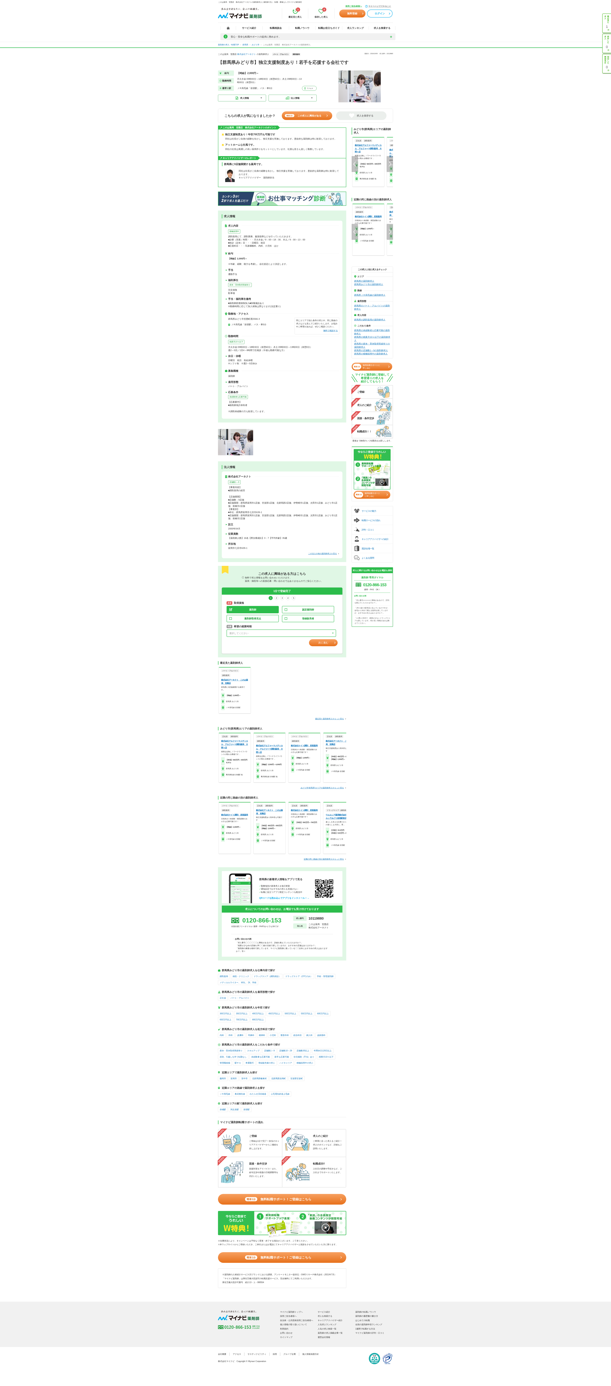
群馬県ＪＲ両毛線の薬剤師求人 (369, 295)
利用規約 (284, 1329)
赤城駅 (223, 1109)
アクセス (309, 88)
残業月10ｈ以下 (236, 342)
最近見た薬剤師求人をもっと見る (329, 719)
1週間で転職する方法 (365, 1329)
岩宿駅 (246, 1109)
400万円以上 (258, 1013)
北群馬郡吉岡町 (278, 1078)
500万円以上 (290, 1013)
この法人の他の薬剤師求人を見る (322, 553)
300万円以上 (225, 1013)
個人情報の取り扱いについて (293, 1324)
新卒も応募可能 (281, 1057)
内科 (222, 1035)
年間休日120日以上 (323, 1050)
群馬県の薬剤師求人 (364, 281)
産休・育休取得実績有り (239, 285)
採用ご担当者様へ (353, 6)
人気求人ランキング (327, 1324)
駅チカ (238, 1063)
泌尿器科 (321, 1035)
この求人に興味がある (303, 115)
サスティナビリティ (257, 1354)
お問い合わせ (286, 1333)
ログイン (380, 13)
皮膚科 (240, 1035)
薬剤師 (252, 609)
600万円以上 (323, 1013)
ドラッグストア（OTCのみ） (298, 976)
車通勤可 (250, 1063)
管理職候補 (225, 1063)
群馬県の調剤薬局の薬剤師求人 (369, 319)
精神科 (262, 1035)
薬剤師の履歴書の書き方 (366, 1316)
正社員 (223, 998)
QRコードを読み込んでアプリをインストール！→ (284, 898)
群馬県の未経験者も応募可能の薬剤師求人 (372, 332)
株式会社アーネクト (246, 54)
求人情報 (244, 98)
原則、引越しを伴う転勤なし (233, 1057)
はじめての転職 (362, 1320)
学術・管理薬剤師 (325, 976)
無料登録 (352, 13)
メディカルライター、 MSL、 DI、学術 (238, 982)
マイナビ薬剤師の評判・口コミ (369, 1333)
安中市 (244, 1078)
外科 (230, 1035)
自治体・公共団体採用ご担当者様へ (296, 1320)
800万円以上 (258, 1019)
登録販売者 (308, 618)
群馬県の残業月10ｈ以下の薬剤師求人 (372, 339)
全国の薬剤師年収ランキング (368, 1324)
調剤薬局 (224, 976)
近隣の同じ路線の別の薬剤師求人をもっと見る (324, 859)
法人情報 (295, 98)
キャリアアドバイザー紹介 (330, 1320)
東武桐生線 (240, 1094)
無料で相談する (330, 330)
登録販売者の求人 (266, 1063)
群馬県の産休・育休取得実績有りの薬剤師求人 (372, 345)
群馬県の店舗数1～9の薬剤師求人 (371, 350)
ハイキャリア (286, 1063)
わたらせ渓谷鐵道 (258, 1094)
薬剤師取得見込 (252, 618)
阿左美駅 (235, 1109)
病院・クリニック (241, 976)
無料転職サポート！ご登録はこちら (279, 1199)
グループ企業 (289, 1354)
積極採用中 (234, 231)
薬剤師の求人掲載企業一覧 (330, 1333)
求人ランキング (355, 28)
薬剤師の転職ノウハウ (365, 1312)
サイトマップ (286, 1337)
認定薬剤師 (308, 609)
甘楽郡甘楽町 (296, 1078)
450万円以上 (274, 1013)
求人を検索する (382, 28)
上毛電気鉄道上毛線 (280, 1094)
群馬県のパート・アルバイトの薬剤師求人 (372, 307)
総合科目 (297, 1035)
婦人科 (309, 1035)
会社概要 (222, 1354)
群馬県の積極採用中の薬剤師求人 (371, 353)
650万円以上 (225, 1019)
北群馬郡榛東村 (259, 1078)
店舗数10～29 (285, 1050)
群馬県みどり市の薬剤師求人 (368, 284)
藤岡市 (223, 1078)
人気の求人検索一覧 (327, 1329)
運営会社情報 (324, 1337)
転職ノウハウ (302, 28)
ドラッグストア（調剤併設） (267, 976)
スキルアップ (253, 1050)
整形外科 (285, 1035)
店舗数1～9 (234, 482)
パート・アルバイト (240, 998)
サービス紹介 (249, 28)
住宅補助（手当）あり (304, 1057)
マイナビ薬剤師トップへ (291, 1312)
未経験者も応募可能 (238, 397)
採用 (275, 1354)
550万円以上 (307, 1013)
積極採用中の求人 (305, 1063)
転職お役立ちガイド (329, 28)
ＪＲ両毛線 (225, 1094)
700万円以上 (242, 1019)
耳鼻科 (251, 1035)
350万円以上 (242, 1013)
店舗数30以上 (303, 1050)
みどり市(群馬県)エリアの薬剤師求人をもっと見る (322, 788)
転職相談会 (276, 28)
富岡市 (234, 1078)
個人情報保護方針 (310, 1354)
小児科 (273, 1035)
